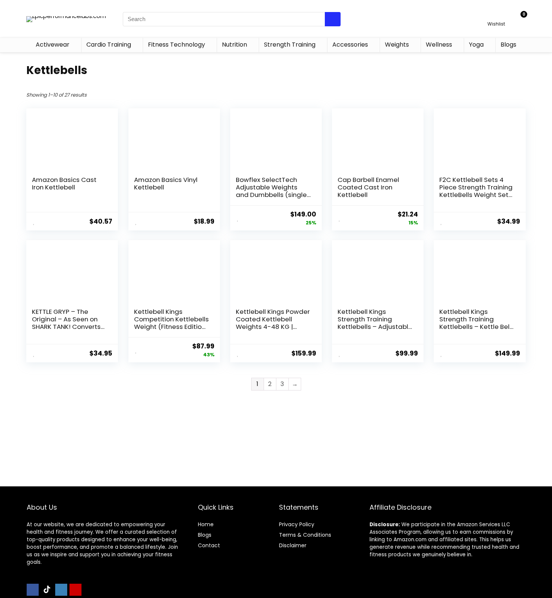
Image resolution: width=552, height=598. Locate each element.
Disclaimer (292, 545)
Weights (397, 44)
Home (206, 524)
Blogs (508, 44)
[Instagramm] (61, 590)
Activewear (52, 44)
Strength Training (289, 44)
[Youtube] (75, 590)
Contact (209, 545)
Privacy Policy (296, 524)
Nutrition (234, 44)
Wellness (439, 44)
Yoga (476, 44)
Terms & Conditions (305, 535)
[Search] (333, 19)
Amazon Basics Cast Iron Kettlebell (64, 183)
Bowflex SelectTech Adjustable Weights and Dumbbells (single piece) (271, 191)
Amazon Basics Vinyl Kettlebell (166, 183)
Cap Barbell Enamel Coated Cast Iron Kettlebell (368, 187)
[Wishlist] (496, 15)
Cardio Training (108, 44)
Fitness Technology (176, 44)
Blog (203, 535)
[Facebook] (33, 590)
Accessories (350, 44)
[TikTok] (47, 590)
